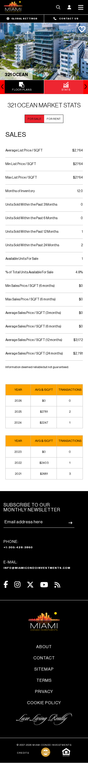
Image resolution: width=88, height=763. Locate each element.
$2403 (44, 462)
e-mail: (37, 564)
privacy (44, 691)
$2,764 (77, 150)
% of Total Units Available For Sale (29, 272)
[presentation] (2, 87)
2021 (18, 473)
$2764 (78, 164)
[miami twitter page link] (30, 584)
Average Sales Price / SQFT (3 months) (33, 313)
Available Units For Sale (21, 258)
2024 (18, 422)
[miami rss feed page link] (57, 584)
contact (44, 658)
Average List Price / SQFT (24, 150)
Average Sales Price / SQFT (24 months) (34, 353)
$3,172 (78, 340)
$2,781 (78, 353)
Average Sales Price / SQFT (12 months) (33, 340)
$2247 (44, 422)
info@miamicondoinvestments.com (37, 567)
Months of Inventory (20, 191)
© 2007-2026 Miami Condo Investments (44, 745)
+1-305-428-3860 (18, 547)
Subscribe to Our (32, 507)
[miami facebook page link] (6, 584)
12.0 (80, 191)
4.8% (79, 272)
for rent (54, 118)
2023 (18, 451)
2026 (18, 400)
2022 (18, 462)
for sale (34, 118)
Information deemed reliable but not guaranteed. (37, 367)
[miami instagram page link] (17, 584)
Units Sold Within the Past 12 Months (31, 231)
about (44, 647)
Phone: (18, 544)
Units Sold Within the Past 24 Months (32, 245)
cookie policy (44, 703)
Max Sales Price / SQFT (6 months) (30, 299)
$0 (81, 286)
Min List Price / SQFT (20, 164)
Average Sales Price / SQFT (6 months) (33, 326)
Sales (15, 134)
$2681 (44, 473)
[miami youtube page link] (44, 584)
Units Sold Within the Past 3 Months (31, 204)
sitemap (44, 669)
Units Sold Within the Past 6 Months (31, 218)
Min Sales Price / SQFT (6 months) (30, 286)
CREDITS (23, 753)
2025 (18, 411)
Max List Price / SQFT (21, 177)
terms (44, 680)
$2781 (44, 411)
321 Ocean (16, 75)
